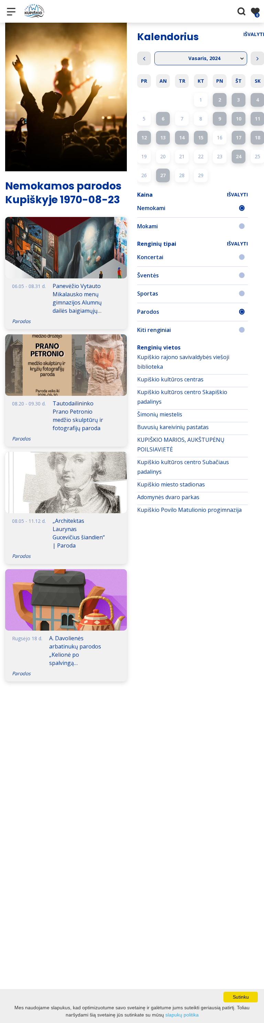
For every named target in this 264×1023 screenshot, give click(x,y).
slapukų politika (182, 1015)
